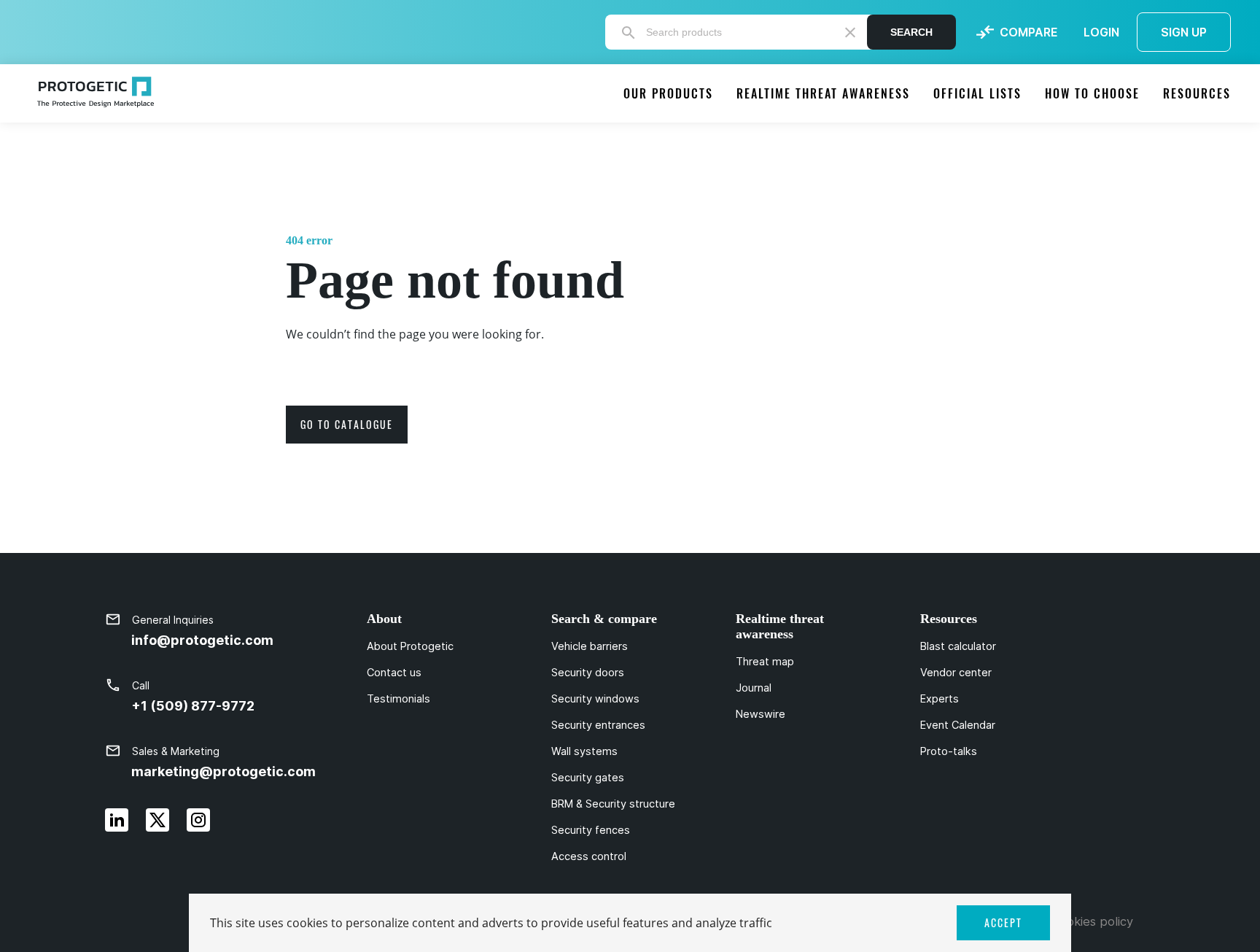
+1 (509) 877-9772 (192, 705)
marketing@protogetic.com (223, 771)
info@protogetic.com (202, 640)
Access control (588, 856)
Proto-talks (948, 751)
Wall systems (584, 751)
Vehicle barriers (589, 646)
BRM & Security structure (613, 803)
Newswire (760, 714)
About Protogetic (410, 646)
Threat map (765, 661)
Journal (753, 687)
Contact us (394, 672)
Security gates (587, 777)
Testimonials (398, 698)
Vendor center (956, 672)
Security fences (590, 830)
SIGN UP (1184, 32)
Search (911, 32)
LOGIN (1101, 32)
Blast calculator (958, 646)
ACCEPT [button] (1003, 922)
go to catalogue (346, 424)
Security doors (587, 672)
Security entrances (598, 725)
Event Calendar (957, 725)
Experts (939, 698)
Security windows (595, 698)
